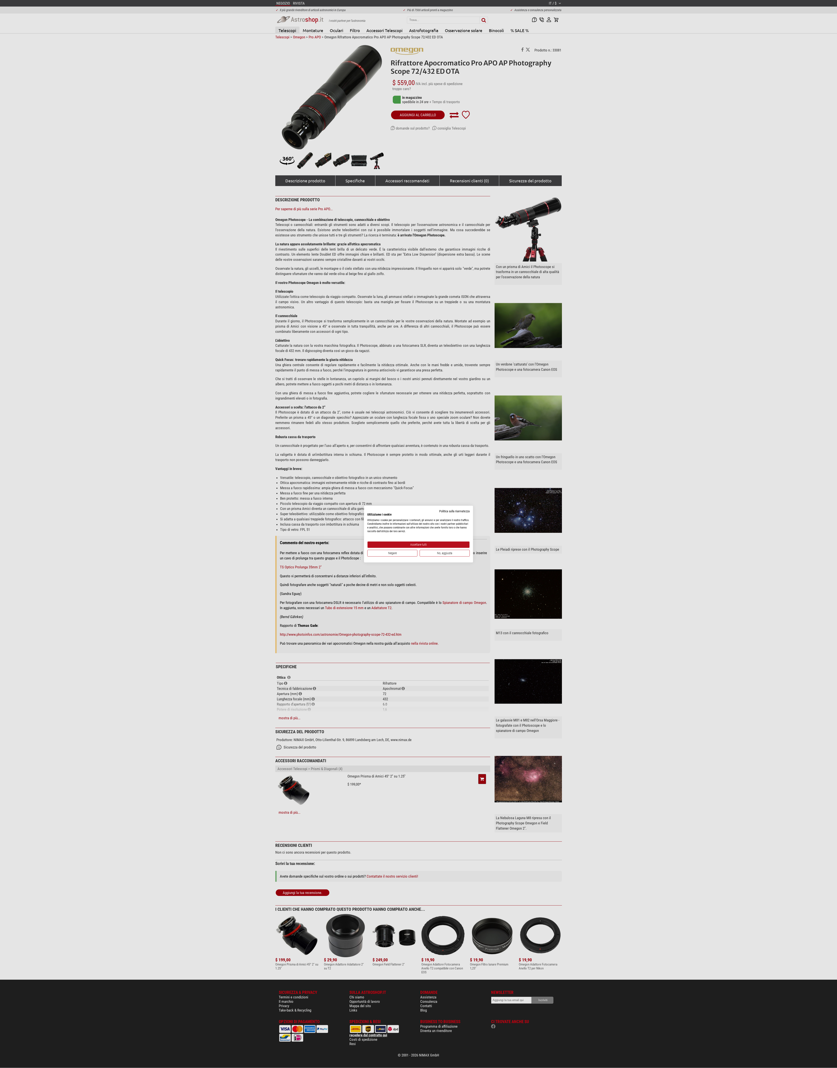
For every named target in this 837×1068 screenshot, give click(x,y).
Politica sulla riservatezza (454, 511)
